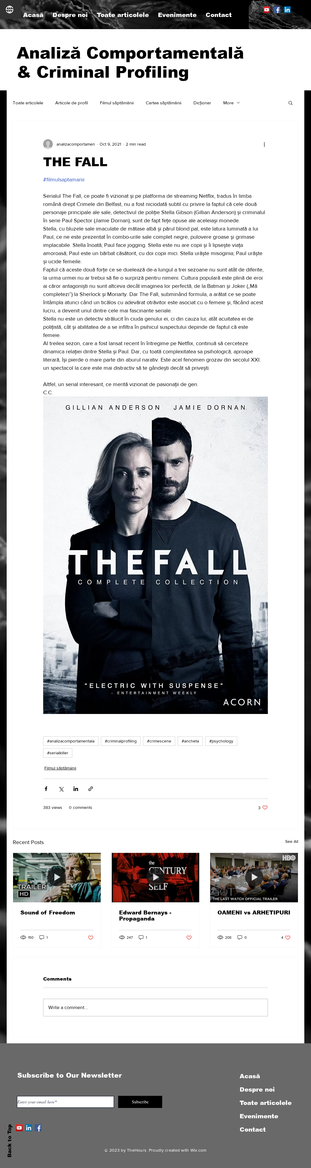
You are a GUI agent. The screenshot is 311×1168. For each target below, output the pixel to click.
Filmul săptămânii (117, 102)
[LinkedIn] (287, 9)
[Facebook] (277, 9)
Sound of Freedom (47, 913)
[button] (290, 102)
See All (291, 841)
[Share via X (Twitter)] (61, 789)
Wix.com (198, 1150)
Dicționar (202, 102)
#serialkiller (57, 752)
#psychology (221, 741)
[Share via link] (91, 789)
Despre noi (257, 1089)
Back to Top (9, 1140)
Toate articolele (28, 102)
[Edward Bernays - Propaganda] (156, 877)
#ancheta (190, 741)
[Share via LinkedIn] (76, 789)
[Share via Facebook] (46, 789)
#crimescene (159, 741)
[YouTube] (266, 9)
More (228, 102)
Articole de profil (71, 102)
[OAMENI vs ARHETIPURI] (254, 877)
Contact (253, 1129)
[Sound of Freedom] (57, 877)
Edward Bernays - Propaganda (145, 916)
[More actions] (264, 144)
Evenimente (259, 1116)
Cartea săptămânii (163, 102)
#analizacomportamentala (70, 741)
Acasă (250, 1076)
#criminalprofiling (121, 741)
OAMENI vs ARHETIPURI (253, 913)
